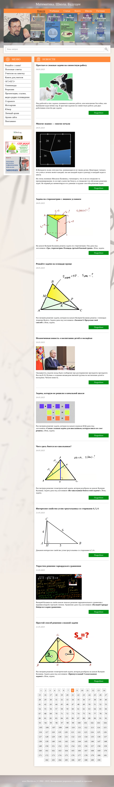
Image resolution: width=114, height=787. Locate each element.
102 (92, 723)
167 (85, 751)
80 (40, 718)
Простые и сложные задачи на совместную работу (61, 65)
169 (98, 751)
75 (84, 714)
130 (59, 737)
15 (40, 695)
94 (46, 723)
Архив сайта (11, 117)
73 (73, 714)
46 (67, 704)
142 (66, 741)
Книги (78, 11)
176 (72, 755)
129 (53, 737)
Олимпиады (10, 85)
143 (72, 741)
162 (53, 751)
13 (99, 690)
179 (92, 755)
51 (95, 704)
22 (78, 695)
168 (92, 751)
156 (85, 746)
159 (105, 746)
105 (40, 727)
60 (73, 709)
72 (67, 714)
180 (98, 755)
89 (89, 718)
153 (66, 746)
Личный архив (12, 113)
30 (51, 700)
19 (62, 695)
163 (59, 751)
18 (56, 695)
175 (66, 755)
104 (105, 723)
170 (105, 751)
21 (73, 695)
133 (79, 737)
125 (98, 732)
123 (85, 732)
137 (105, 737)
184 (59, 760)
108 (60, 727)
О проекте (10, 101)
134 (85, 737)
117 (46, 732)
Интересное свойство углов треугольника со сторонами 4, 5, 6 (67, 508)
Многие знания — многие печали (53, 123)
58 (62, 709)
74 (78, 714)
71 (62, 714)
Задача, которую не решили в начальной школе (60, 393)
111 (79, 727)
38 (95, 700)
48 (78, 704)
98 (68, 723)
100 (79, 723)
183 (53, 760)
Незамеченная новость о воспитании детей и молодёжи (64, 338)
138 (40, 741)
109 (66, 727)
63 (89, 709)
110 (73, 727)
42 (45, 704)
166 (79, 751)
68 (45, 714)
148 (105, 741)
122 (79, 732)
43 (51, 704)
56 (51, 709)
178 (85, 755)
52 (100, 704)
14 (104, 690)
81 (45, 718)
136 (98, 737)
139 (46, 741)
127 (40, 737)
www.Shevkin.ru (29, 781)
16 (45, 695)
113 (92, 727)
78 (100, 714)
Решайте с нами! (13, 65)
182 (46, 760)
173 (53, 755)
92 (106, 718)
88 (84, 718)
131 (66, 737)
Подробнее (98, 113)
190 (98, 760)
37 (89, 700)
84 (62, 718)
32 (62, 700)
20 (67, 695)
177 (79, 755)
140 (53, 741)
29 (45, 700)
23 (84, 695)
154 (72, 746)
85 (67, 718)
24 (89, 695)
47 (73, 704)
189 (92, 760)
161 (46, 751)
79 (106, 714)
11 (88, 690)
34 (73, 700)
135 (92, 737)
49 (84, 704)
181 (105, 755)
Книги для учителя (14, 77)
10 (82, 690)
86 (73, 718)
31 (56, 700)
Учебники (54, 11)
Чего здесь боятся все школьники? (53, 446)
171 (40, 755)
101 (85, 723)
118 (53, 732)
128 (46, 737)
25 (95, 695)
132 (72, 737)
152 (59, 746)
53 (106, 704)
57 (56, 709)
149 (40, 746)
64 (95, 709)
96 (57, 723)
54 (40, 709)
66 (106, 709)
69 (51, 714)
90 (95, 718)
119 (59, 732)
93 (40, 723)
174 (59, 755)
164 (66, 751)
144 (79, 741)
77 (95, 714)
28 (40, 700)
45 (62, 704)
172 (46, 755)
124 (92, 732)
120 (66, 732)
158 (98, 746)
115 (105, 727)
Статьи (67, 11)
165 (72, 751)
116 (40, 732)
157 (92, 746)
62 (84, 709)
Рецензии (9, 89)
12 (93, 690)
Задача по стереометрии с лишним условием (58, 199)
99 (73, 723)
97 (62, 723)
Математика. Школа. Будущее (58, 4)
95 (51, 723)
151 (53, 746)
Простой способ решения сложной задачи (57, 622)
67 (40, 714)
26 (100, 695)
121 (72, 732)
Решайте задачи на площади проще (54, 264)
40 (106, 700)
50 (89, 704)
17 (51, 695)
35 (78, 700)
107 (53, 727)
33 (67, 700)
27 (106, 695)
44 (56, 704)
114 (98, 727)
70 (56, 714)
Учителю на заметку (15, 73)
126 (105, 732)
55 (45, 709)
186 (72, 760)
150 (46, 746)
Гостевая (100, 11)
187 (79, 760)
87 (78, 718)
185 (66, 760)
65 (100, 709)
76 (89, 714)
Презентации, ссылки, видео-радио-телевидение (17, 95)
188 (85, 760)
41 (40, 704)
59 (67, 709)
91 (100, 718)
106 (47, 727)
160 (40, 751)
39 (100, 700)
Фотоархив (10, 105)
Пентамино (10, 121)
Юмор (8, 109)
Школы (88, 11)
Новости (41, 11)
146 (92, 741)
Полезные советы (13, 69)
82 (51, 718)
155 (79, 746)
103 (98, 723)
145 (85, 741)
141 (59, 741)
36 (84, 700)
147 (98, 741)
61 (78, 709)
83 (56, 718)
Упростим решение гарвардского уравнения (58, 566)
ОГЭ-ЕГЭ (9, 81)
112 (85, 727)
